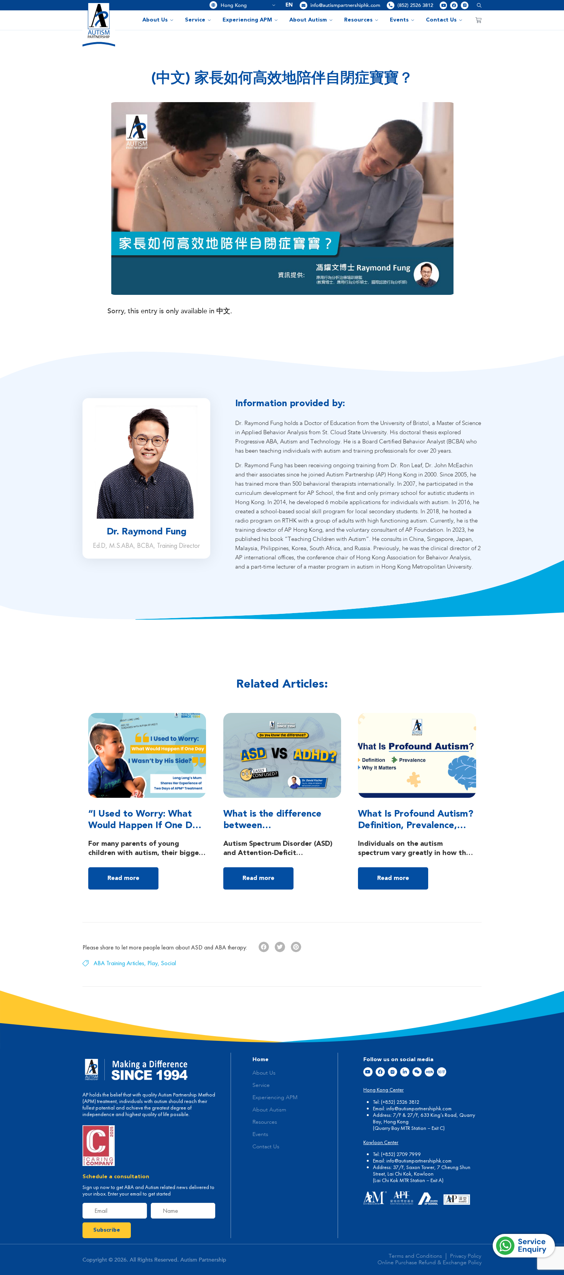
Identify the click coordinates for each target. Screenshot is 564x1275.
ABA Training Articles (119, 963)
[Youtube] (443, 5)
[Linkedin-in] (404, 1072)
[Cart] (478, 20)
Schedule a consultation (115, 1176)
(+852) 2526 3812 (400, 1101)
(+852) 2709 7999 (401, 1154)
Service (195, 20)
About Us (155, 20)
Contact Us (441, 20)
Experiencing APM (247, 20)
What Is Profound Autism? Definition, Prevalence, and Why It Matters (415, 826)
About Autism (308, 20)
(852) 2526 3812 (415, 5)
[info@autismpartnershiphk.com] (303, 5)
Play (152, 963)
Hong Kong (245, 5)
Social (168, 963)
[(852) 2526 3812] (390, 5)
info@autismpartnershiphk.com (345, 5)
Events (399, 20)
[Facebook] (454, 5)
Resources (358, 20)
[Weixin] (417, 1072)
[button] (476, 5)
